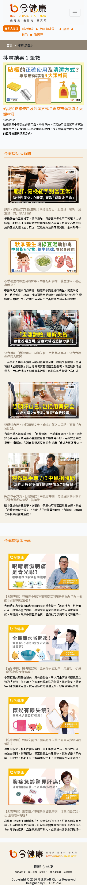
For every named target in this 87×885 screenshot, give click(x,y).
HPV (25, 34)
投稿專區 (68, 872)
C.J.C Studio (52, 883)
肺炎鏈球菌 (48, 28)
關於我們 (32, 872)
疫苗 (66, 28)
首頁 (9, 45)
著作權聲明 (55, 872)
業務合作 (43, 872)
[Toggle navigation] (74, 13)
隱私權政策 (20, 872)
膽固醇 (38, 34)
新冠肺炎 (28, 28)
